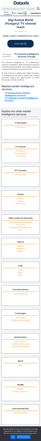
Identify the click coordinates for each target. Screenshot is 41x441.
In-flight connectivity (20, 392)
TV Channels (20, 156)
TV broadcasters (20, 153)
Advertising (20, 225)
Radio (20, 275)
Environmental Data (20, 413)
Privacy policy (23, 437)
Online (20, 230)
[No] (38, 434)
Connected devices (20, 294)
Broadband (20, 249)
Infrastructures (20, 341)
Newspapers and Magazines (20, 227)
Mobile (20, 251)
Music (20, 272)
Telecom (20, 246)
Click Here (18, 44)
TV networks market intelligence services (21, 99)
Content (20, 199)
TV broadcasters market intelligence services (17, 94)
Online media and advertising (20, 222)
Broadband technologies (20, 320)
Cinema (20, 201)
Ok (13, 437)
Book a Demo (17, 13)
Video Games (20, 204)
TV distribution (20, 127)
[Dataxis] (20, 3)
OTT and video (20, 175)
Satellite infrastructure (20, 344)
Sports (20, 365)
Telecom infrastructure (20, 346)
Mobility (20, 389)
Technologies (20, 318)
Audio (20, 270)
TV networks (20, 151)
